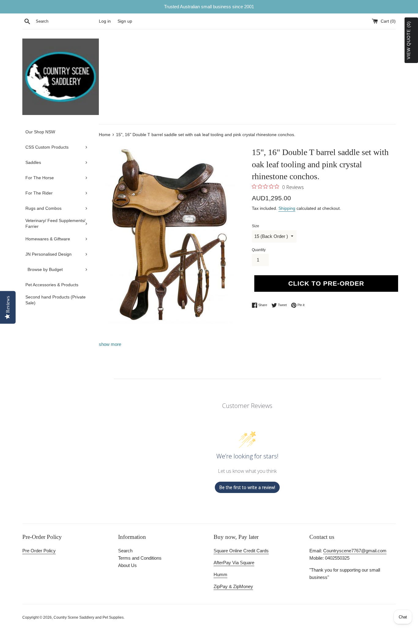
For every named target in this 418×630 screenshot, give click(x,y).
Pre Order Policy (39, 550)
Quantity (259, 250)
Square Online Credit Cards (241, 550)
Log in (105, 21)
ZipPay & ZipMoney (233, 586)
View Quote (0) (408, 40)
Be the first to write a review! (247, 487)
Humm (220, 574)
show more (110, 344)
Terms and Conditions (140, 558)
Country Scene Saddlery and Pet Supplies (89, 617)
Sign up (125, 21)
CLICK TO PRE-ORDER (326, 283)
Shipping (286, 208)
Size (255, 226)
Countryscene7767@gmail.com (354, 550)
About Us (127, 565)
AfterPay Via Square (234, 562)
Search (125, 550)
